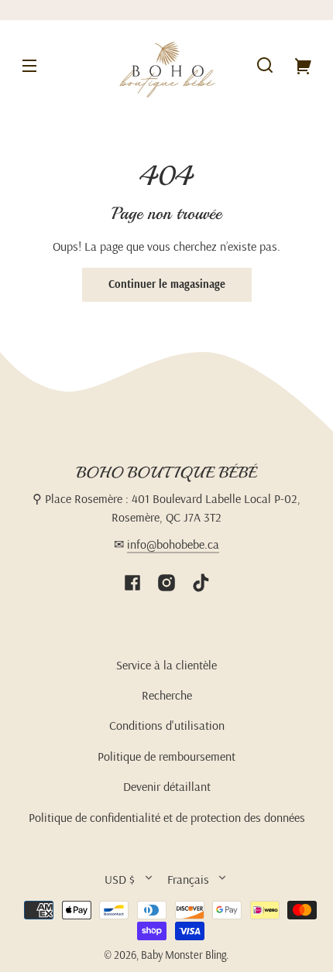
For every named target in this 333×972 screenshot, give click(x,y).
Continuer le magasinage (166, 284)
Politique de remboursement (166, 756)
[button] (265, 65)
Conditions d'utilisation (167, 725)
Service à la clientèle (166, 665)
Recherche (167, 695)
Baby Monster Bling (183, 955)
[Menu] (29, 65)
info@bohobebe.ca (173, 544)
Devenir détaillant (167, 786)
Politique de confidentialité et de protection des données (167, 817)
